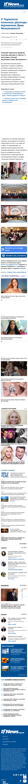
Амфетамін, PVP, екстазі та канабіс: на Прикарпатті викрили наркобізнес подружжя (12, 539)
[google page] (14, 775)
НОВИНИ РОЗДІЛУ (22, 675)
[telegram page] (23, 775)
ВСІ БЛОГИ (24, 614)
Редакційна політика (9, 741)
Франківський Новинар (15, 569)
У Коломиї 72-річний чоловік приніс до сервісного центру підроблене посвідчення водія (13, 507)
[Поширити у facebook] (16, 40)
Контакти (5, 739)
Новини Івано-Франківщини (16, 272)
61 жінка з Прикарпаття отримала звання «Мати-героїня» (12, 526)
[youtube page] (21, 775)
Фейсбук (23, 268)
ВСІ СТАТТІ (24, 547)
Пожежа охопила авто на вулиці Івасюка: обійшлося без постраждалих (14, 100)
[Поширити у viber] (22, 40)
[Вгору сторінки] (24, 777)
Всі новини (23, 543)
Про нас (5, 736)
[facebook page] (16, 775)
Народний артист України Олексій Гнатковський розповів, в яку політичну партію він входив (12, 606)
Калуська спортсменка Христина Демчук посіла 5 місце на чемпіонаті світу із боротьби (12, 514)
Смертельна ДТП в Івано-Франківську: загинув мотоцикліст (13, 694)
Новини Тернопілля (16, 33)
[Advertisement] (14, 122)
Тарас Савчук (12, 624)
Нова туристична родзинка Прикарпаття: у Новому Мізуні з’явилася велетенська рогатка (18, 499)
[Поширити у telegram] (25, 40)
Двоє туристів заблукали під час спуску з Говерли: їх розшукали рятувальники (12, 488)
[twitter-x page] (18, 775)
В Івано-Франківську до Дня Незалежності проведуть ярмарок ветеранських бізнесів (13, 520)
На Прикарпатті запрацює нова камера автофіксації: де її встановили (14, 710)
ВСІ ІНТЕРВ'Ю (23, 585)
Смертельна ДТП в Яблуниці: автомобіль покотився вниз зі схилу (14, 700)
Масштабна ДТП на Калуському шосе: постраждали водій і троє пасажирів (13, 705)
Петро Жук (11, 578)
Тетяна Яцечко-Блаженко (16, 559)
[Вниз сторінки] (24, 780)
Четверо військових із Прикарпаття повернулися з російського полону (13, 684)
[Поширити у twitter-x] (19, 40)
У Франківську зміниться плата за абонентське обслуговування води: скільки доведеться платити (13, 93)
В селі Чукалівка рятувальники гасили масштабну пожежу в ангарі (18, 530)
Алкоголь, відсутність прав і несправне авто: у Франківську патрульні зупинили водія (14, 494)
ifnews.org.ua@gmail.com (9, 264)
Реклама (5, 744)
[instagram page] (25, 775)
